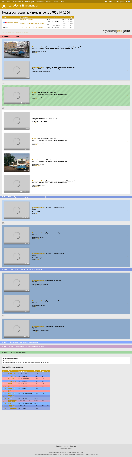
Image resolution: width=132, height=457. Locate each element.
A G (36, 213)
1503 (4, 374)
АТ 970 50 (11, 396)
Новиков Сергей (39, 285)
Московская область (12, 22)
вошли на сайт (11, 361)
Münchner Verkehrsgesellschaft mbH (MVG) (32, 27)
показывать (127, 32)
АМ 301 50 (11, 379)
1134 (4, 379)
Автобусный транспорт (23, 5)
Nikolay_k (37, 186)
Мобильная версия (66, 448)
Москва (34, 92)
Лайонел (37, 165)
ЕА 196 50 (11, 398)
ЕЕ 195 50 (11, 386)
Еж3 (36, 52)
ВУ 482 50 (11, 393)
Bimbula (37, 238)
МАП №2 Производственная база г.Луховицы (33, 23)
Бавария (9, 27)
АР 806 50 (11, 388)
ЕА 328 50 (11, 403)
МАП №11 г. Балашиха (27, 19)
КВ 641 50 (11, 406)
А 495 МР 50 (12, 376)
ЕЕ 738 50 (11, 391)
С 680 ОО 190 (12, 401)
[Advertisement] (66, 427)
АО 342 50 (11, 374)
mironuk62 (38, 73)
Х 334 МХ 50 (12, 381)
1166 (4, 386)
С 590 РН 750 (12, 408)
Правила (73, 446)
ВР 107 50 (11, 384)
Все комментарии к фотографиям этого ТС (15, 33)
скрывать (119, 30)
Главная (59, 446)
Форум (66, 446)
